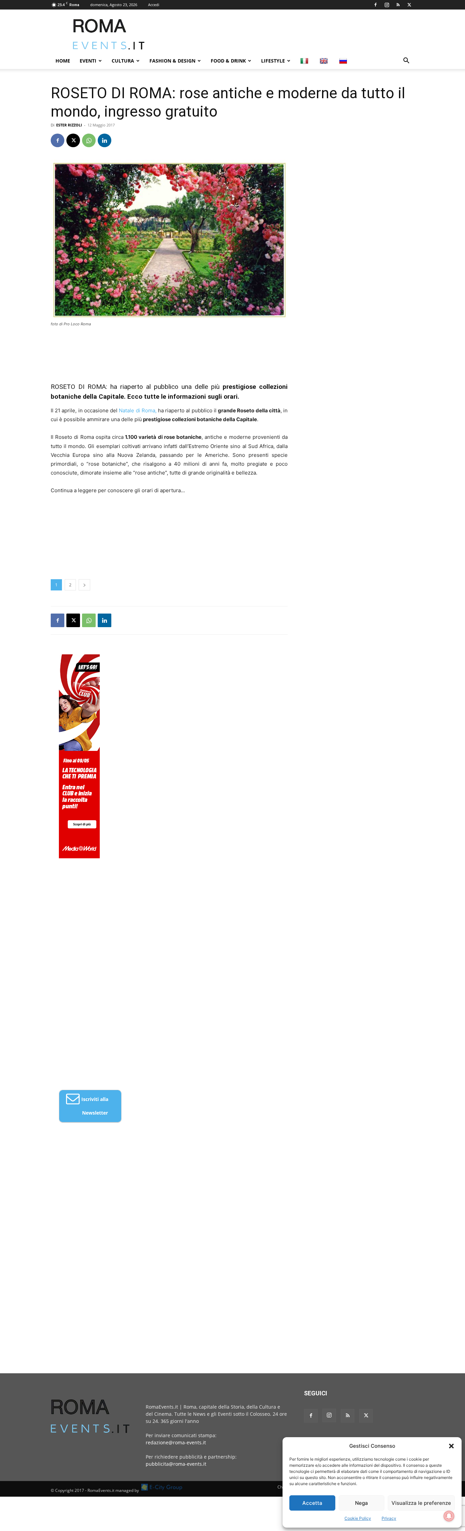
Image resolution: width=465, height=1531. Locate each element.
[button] (451, 1446)
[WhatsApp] (89, 140)
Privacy (389, 1518)
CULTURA (123, 60)
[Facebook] (375, 5)
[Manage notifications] (449, 1516)
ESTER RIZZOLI (69, 124)
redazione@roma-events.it (176, 1442)
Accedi (153, 4)
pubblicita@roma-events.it (176, 1464)
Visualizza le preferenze (421, 1503)
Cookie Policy (357, 1518)
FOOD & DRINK (228, 60)
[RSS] (398, 5)
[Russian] (344, 61)
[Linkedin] (104, 140)
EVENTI (88, 60)
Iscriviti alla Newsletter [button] (94, 1106)
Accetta (312, 1503)
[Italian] (305, 61)
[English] (324, 61)
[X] (409, 5)
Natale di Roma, (137, 410)
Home (62, 60)
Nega (361, 1503)
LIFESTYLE (273, 60)
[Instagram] (387, 5)
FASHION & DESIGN (172, 60)
